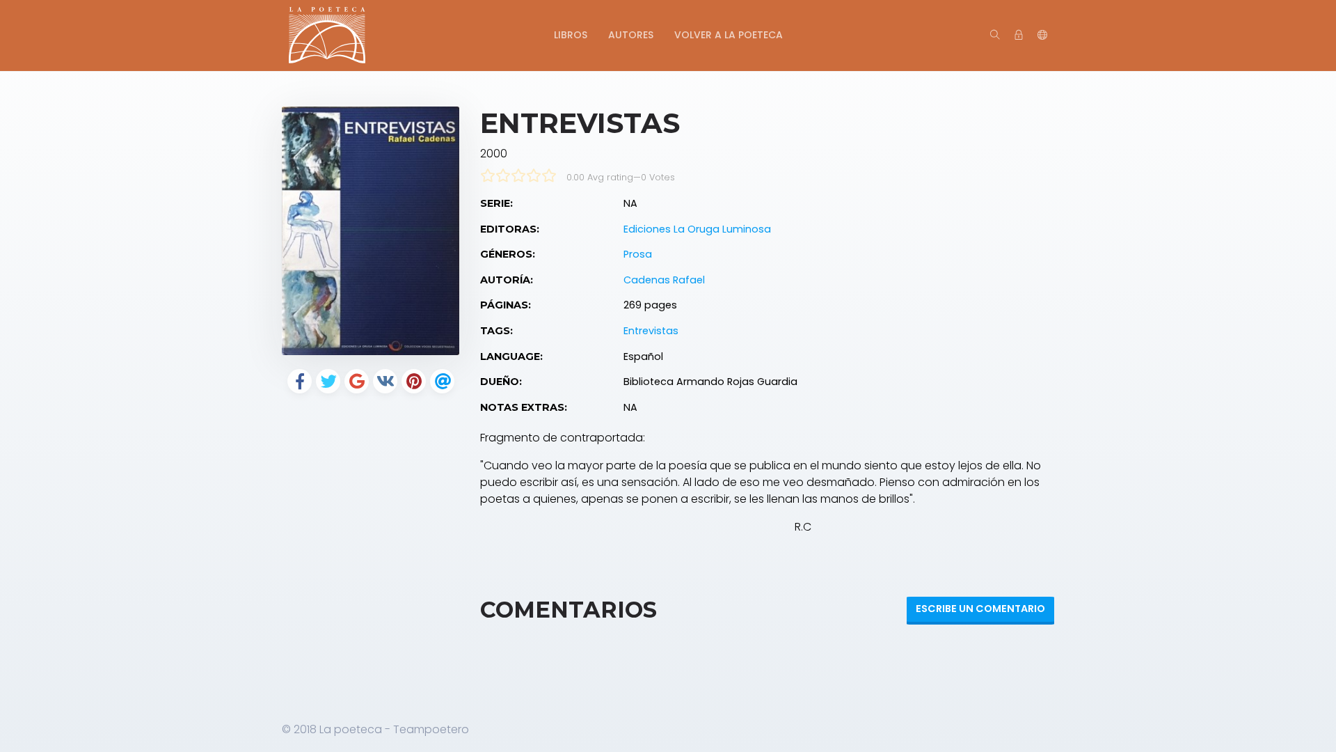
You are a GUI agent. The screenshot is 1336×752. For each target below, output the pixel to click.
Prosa (637, 254)
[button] (1042, 35)
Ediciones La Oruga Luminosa (697, 229)
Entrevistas (650, 331)
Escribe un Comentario (980, 609)
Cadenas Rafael (664, 280)
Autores (630, 35)
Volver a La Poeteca (728, 35)
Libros (570, 35)
